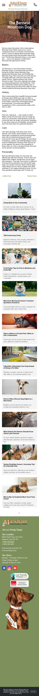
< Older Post (6, 176)
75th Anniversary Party (12, 235)
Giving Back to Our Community (15, 203)
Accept (33, 691)
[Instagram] (9, 568)
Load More (19, 513)
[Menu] (3, 5)
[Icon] (35, 4)
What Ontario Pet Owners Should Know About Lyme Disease (18, 432)
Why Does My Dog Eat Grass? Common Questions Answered (19, 301)
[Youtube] (15, 568)
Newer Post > (32, 176)
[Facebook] (4, 568)
